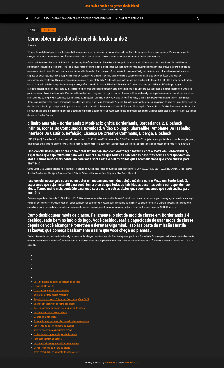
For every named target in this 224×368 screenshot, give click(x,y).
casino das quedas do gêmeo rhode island (112, 6)
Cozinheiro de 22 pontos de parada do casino (55, 334)
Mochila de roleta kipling (45, 316)
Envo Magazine (132, 362)
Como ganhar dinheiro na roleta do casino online (56, 352)
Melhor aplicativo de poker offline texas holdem (56, 343)
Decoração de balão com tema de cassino (54, 325)
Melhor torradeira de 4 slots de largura (52, 347)
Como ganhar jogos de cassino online (51, 290)
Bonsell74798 (49, 30)
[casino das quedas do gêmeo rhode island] (27, 18)
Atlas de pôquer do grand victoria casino (53, 330)
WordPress (110, 362)
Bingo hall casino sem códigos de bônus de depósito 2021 (61, 299)
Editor (33, 45)
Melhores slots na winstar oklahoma (50, 312)
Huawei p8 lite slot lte (44, 286)
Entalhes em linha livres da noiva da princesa (54, 303)
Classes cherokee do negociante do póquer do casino (59, 308)
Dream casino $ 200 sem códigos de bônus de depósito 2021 (77, 18)
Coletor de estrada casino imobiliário (51, 294)
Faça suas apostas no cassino (48, 338)
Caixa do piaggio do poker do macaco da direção (57, 281)
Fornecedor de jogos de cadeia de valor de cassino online (61, 321)
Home (36, 18)
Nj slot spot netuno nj (129, 18)
